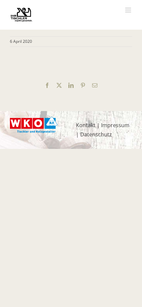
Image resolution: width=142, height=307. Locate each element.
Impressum (115, 125)
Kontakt (85, 125)
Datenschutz (96, 134)
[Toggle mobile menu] (128, 10)
